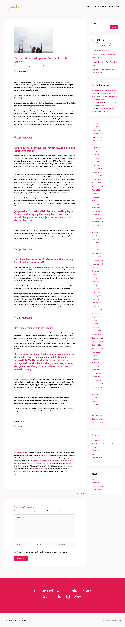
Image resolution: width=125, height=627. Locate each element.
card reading (96, 440)
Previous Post (9, 494)
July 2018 (95, 278)
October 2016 (97, 345)
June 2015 (95, 401)
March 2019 (96, 250)
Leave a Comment (20, 66)
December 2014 (97, 419)
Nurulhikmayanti (97, 102)
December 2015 (97, 380)
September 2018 (97, 271)
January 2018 (96, 299)
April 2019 (95, 246)
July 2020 (95, 193)
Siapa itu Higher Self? (110, 90)
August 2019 (96, 232)
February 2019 (97, 253)
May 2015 (95, 405)
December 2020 (97, 176)
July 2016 (95, 355)
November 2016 (97, 341)
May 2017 (95, 327)
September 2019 (97, 229)
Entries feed (96, 482)
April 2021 (95, 162)
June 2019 (95, 239)
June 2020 (95, 197)
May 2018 (95, 285)
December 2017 (97, 303)
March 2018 (96, 292)
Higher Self (50, 267)
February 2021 (97, 169)
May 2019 (95, 243)
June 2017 (95, 324)
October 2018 (97, 267)
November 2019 (97, 222)
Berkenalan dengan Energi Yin (102, 50)
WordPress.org (97, 489)
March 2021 (96, 165)
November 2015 (97, 384)
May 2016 (95, 362)
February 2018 (97, 296)
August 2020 (96, 190)
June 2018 (95, 281)
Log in (94, 479)
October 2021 (97, 141)
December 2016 (97, 338)
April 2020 (95, 204)
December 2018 (97, 260)
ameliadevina (96, 90)
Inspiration (31, 66)
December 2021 (97, 133)
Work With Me (99, 6)
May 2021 (95, 158)
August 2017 (96, 317)
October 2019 (97, 225)
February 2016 (97, 373)
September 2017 (97, 313)
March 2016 (96, 370)
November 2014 (97, 422)
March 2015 (96, 412)
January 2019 (96, 257)
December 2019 (97, 218)
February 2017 (97, 331)
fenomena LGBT (26, 270)
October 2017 (97, 310)
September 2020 (97, 186)
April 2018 (95, 288)
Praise (111, 6)
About (88, 6)
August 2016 (96, 352)
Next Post (81, 494)
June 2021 (95, 155)
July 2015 (95, 398)
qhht (93, 454)
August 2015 (96, 394)
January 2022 (96, 130)
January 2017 (96, 334)
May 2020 (95, 200)
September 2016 (97, 348)
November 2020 (97, 179)
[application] (105, 6)
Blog (118, 6)
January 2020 (96, 214)
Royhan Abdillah (97, 96)
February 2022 (97, 126)
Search (94, 24)
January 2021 (96, 172)
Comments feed (97, 486)
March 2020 (96, 207)
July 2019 (95, 236)
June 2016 (95, 359)
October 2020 (97, 183)
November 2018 (97, 264)
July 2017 (95, 320)
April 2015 (95, 408)
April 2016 (95, 366)
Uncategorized (97, 457)
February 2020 (97, 211)
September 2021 (97, 144)
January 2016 (96, 377)
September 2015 (97, 391)
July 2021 (95, 151)
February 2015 (97, 415)
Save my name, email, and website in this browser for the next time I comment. (42, 552)
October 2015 (97, 387)
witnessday (39, 66)
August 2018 (96, 274)
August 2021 (96, 148)
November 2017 (97, 306)
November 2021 (97, 137)
